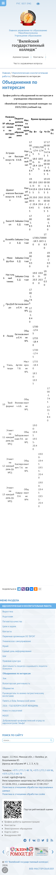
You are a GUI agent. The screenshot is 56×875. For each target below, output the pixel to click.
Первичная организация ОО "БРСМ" (19, 636)
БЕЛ (24, 3)
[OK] (35, 589)
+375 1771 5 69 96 (43, 770)
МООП (6, 715)
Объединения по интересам (17, 673)
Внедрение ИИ (12, 835)
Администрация (21, 56)
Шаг (4, 656)
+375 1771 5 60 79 (12, 773)
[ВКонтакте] (31, 589)
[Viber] (23, 589)
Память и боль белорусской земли (19, 700)
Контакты (38, 56)
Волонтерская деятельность (16, 683)
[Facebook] (27, 589)
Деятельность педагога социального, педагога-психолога (25, 667)
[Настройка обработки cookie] (5, 870)
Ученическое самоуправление (17, 641)
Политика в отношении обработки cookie (23, 794)
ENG (29, 3)
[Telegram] (19, 589)
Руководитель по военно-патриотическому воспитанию (23, 694)
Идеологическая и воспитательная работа (27, 606)
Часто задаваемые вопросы (28, 63)
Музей (5, 646)
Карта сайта (11, 831)
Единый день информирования (17, 651)
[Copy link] (40, 589)
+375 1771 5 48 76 (22, 770)
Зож (4, 678)
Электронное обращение (18, 828)
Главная (6, 72)
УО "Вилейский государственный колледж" (26, 861)
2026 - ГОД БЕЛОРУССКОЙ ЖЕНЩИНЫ (20, 705)
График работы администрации (22, 821)
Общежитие (8, 688)
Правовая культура (12, 661)
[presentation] (3, 851)
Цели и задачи (9, 626)
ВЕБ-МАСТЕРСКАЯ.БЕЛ (41, 868)
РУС (18, 3)
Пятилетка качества (12, 621)
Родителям (8, 616)
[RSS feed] (52, 840)
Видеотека (8, 611)
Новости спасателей (12, 710)
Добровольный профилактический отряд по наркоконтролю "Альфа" (24, 721)
